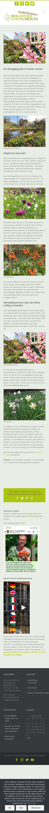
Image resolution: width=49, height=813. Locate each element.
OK (10, 808)
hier (9, 514)
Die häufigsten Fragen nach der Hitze (11, 718)
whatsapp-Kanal (30, 514)
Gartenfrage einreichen (32, 681)
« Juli (28, 738)
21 (38, 729)
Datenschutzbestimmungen (36, 693)
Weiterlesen (32, 803)
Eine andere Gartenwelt (10, 737)
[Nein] (46, 796)
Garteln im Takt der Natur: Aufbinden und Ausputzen (12, 728)
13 (36, 726)
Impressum (32, 688)
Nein (21, 808)
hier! (24, 523)
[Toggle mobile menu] (44, 11)
